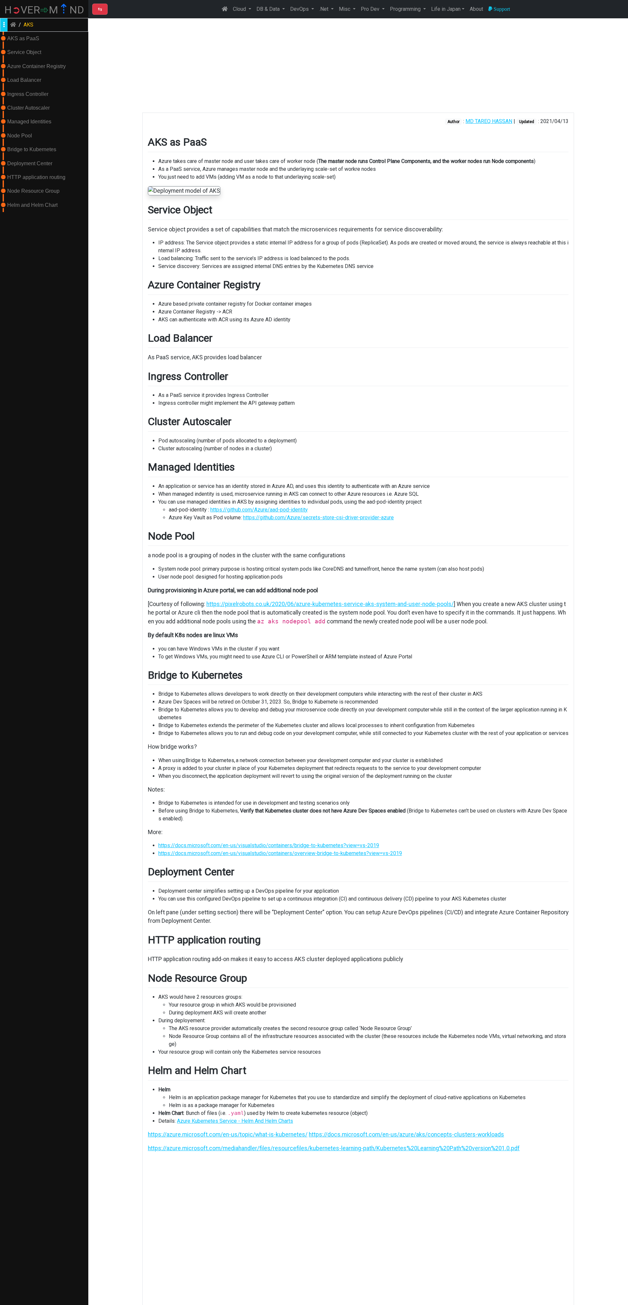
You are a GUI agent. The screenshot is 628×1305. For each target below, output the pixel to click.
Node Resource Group (33, 191)
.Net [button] (324, 9)
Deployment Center (29, 163)
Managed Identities (29, 121)
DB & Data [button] (268, 9)
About (476, 9)
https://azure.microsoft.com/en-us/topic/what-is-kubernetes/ (227, 1134)
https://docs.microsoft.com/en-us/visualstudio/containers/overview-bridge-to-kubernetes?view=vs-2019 (280, 853)
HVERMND (44, 10)
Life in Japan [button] (446, 9)
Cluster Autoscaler (28, 108)
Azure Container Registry (36, 66)
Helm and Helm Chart (32, 205)
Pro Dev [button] (371, 9)
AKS (28, 25)
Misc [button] (345, 9)
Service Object (24, 52)
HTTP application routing (36, 177)
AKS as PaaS (23, 38)
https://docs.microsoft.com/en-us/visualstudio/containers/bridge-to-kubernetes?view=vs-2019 (268, 845)
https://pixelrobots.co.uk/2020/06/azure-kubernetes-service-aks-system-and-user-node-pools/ (330, 604)
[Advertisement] (358, 65)
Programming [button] (406, 9)
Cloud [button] (240, 9)
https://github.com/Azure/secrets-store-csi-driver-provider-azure (318, 517)
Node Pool (19, 135)
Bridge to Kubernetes (31, 149)
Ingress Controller (27, 94)
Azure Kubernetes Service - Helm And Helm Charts (235, 1121)
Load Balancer (24, 80)
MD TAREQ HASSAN (488, 121)
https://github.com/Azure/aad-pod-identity (259, 510)
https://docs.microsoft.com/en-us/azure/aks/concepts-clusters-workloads (406, 1134)
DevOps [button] (300, 9)
